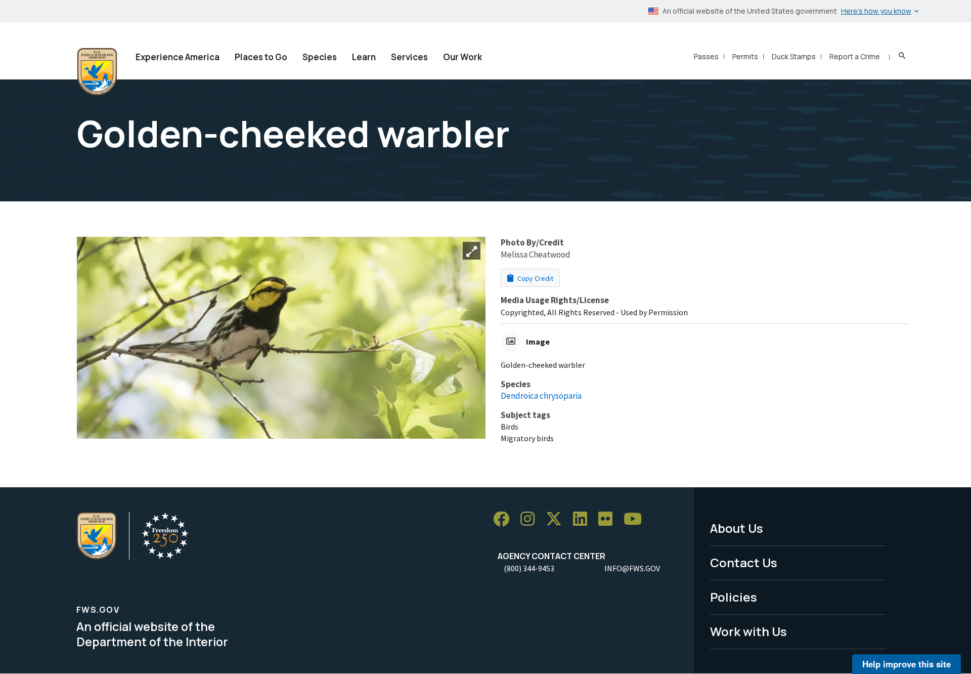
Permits (745, 56)
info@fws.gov (632, 568)
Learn (364, 57)
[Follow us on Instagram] (531, 519)
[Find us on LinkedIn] (583, 519)
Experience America (177, 57)
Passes (706, 56)
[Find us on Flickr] (609, 519)
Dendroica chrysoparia (541, 395)
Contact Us (743, 562)
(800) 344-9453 (529, 568)
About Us (736, 528)
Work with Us (748, 631)
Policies (733, 596)
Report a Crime (854, 56)
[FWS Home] (97, 72)
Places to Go (261, 57)
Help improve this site (906, 664)
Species (319, 57)
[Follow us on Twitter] (557, 519)
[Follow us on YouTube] (636, 519)
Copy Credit (534, 278)
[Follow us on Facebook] (504, 519)
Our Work (462, 57)
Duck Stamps (794, 56)
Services (409, 57)
